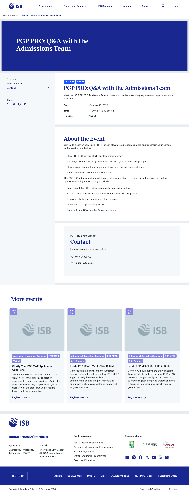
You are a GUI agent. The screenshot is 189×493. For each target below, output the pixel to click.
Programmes (45, 6)
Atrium (58, 476)
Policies (173, 489)
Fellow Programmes (83, 451)
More (177, 6)
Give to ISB (18, 476)
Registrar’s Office (168, 476)
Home (6, 15)
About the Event (15, 83)
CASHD (91, 476)
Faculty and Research (75, 6)
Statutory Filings (120, 476)
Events (15, 15)
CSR (103, 476)
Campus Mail (74, 476)
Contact (11, 88)
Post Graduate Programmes (88, 442)
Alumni (127, 6)
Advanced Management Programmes (93, 447)
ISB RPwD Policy (143, 476)
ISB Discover (105, 6)
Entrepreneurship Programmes (89, 455)
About (145, 6)
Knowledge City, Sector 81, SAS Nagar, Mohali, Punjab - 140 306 (51, 453)
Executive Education (84, 460)
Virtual (80, 81)
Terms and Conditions (150, 489)
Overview (11, 79)
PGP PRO (69, 81)
